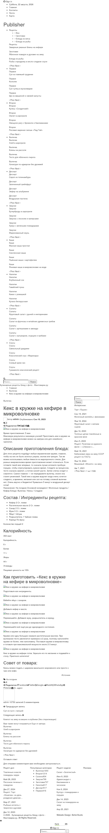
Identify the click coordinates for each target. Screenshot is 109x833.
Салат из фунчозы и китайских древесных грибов (32, 321)
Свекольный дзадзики (19, 348)
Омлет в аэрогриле (18, 115)
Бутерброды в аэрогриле (20, 211)
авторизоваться (53, 763)
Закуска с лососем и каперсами (24, 218)
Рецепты (13, 30)
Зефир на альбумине (19, 191)
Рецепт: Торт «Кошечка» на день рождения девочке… (13, 795)
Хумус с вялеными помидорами (24, 225)
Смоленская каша (17, 252)
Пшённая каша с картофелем (23, 259)
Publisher (14, 24)
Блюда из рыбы (23, 41)
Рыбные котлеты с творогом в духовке (12, 806)
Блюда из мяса (22, 38)
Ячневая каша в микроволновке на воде (27, 267)
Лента (12, 12)
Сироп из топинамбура (20, 177)
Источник (66, 675)
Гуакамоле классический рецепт (24, 369)
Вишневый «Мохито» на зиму (88, 463)
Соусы (12, 342)
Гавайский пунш (16, 287)
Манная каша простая (19, 245)
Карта (11, 15)
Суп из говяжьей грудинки (21, 74)
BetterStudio (77, 814)
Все (17, 32)
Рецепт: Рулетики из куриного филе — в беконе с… (88, 445)
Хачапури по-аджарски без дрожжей (26, 164)
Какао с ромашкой (17, 294)
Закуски (12, 205)
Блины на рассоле (17, 149)
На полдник (11, 679)
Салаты (12, 308)
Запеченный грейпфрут (20, 184)
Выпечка (13, 137)
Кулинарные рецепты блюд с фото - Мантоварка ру (24, 385)
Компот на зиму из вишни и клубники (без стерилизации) (29, 719)
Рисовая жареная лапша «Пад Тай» (26, 130)
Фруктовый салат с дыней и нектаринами (28, 314)
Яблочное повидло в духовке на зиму (26, 54)
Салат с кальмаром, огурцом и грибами (27, 335)
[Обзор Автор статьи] (9, 694)
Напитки (13, 274)
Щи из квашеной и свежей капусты (25, 95)
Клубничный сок (16, 279)
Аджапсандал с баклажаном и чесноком (64, 782)
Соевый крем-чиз (17, 362)
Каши (11, 239)
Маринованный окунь (19, 232)
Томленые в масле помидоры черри (12, 773)
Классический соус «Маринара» (24, 355)
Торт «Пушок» (80, 409)
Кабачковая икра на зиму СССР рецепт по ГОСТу (89, 455)
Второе (12, 102)
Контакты (13, 10)
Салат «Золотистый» (66, 772)
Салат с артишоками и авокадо (23, 328)
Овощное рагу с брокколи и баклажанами (28, 122)
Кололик (13, 81)
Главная (13, 7)
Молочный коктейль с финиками (89, 416)
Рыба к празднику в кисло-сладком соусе (28, 61)
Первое (12, 68)
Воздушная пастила (18, 198)
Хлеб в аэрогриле (17, 142)
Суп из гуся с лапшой (13, 710)
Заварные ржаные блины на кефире (26, 47)
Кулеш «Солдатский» (19, 108)
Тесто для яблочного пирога (22, 157)
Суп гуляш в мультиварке (21, 88)
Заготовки (20, 35)
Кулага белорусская (18, 301)
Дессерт (13, 171)
